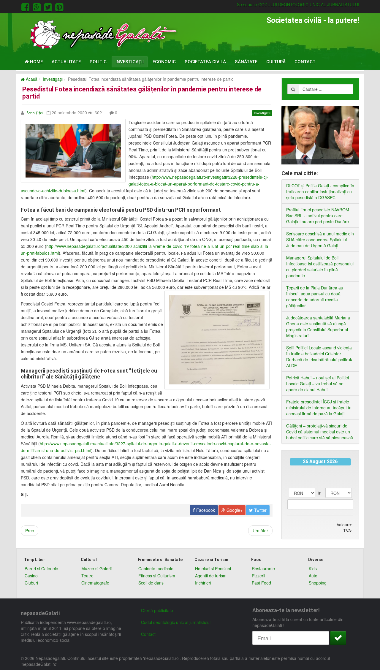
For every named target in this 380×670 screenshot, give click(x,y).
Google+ (234, 510)
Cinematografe (95, 583)
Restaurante (263, 568)
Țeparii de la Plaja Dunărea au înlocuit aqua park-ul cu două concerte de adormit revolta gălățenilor (314, 296)
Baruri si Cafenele (41, 568)
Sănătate (246, 61)
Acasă (31, 79)
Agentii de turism (211, 576)
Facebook (205, 510)
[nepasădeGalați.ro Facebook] (26, 6)
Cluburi (31, 583)
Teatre (87, 576)
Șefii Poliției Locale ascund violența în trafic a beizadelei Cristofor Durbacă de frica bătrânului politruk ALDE (319, 356)
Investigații (129, 61)
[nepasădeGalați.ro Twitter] (49, 6)
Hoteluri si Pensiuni (213, 568)
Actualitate (66, 61)
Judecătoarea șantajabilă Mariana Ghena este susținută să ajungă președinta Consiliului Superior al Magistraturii (318, 326)
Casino (31, 576)
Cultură (276, 61)
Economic (164, 61)
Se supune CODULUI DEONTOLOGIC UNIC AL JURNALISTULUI (298, 4)
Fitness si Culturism (156, 576)
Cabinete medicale (155, 568)
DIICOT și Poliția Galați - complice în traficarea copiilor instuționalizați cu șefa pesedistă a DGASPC (320, 191)
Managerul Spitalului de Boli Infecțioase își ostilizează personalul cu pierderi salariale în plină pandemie (320, 266)
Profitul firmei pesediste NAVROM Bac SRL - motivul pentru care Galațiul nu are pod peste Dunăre (317, 215)
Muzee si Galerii (96, 568)
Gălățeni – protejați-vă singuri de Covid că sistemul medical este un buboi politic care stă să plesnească (319, 432)
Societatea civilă (205, 61)
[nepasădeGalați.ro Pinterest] (59, 6)
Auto (313, 576)
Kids (313, 568)
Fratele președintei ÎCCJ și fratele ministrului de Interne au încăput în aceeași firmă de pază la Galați (319, 407)
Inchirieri (203, 583)
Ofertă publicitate (157, 610)
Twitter (260, 510)
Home (36, 61)
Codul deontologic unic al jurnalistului (175, 622)
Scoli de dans (151, 583)
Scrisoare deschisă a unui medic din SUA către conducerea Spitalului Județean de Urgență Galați (320, 239)
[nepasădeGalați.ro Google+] (38, 6)
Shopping (318, 583)
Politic (98, 61)
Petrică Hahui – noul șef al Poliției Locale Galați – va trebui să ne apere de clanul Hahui (317, 383)
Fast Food (261, 583)
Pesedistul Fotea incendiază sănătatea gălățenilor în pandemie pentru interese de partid (142, 92)
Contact (305, 61)
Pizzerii (258, 576)
